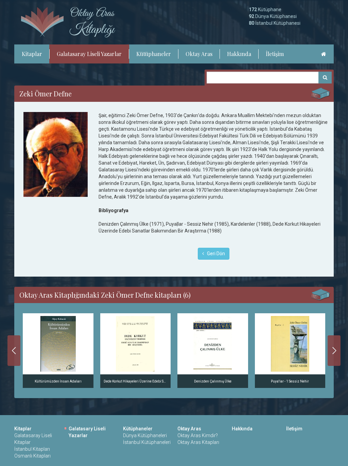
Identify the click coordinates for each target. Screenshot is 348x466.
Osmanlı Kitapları (32, 456)
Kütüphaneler (153, 53)
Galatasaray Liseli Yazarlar (89, 53)
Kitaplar (32, 53)
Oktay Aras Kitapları (198, 442)
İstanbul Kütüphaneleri (147, 442)
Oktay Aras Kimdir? (197, 435)
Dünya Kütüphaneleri (145, 435)
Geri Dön (214, 253)
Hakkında (239, 53)
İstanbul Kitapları (32, 449)
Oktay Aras (199, 53)
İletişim (275, 53)
